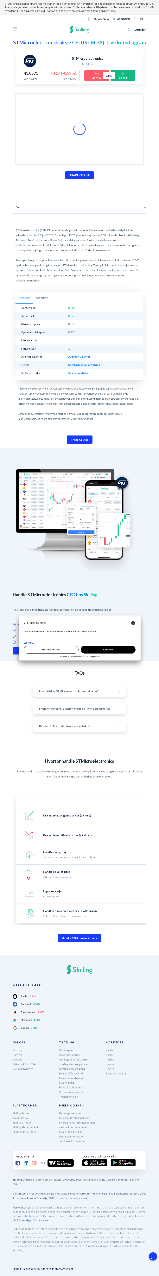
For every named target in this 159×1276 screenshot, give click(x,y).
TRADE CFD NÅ (79, 175)
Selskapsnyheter (23, 1068)
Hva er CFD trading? (71, 1073)
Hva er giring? (67, 1082)
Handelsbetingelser (71, 1087)
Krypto (110, 1068)
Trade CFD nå (79, 439)
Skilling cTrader (22, 1122)
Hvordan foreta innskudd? (74, 1117)
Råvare (110, 1064)
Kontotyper (66, 1050)
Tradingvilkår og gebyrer (73, 1064)
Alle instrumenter (69, 1054)
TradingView (20, 1117)
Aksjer (109, 1054)
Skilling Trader (21, 1113)
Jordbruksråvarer (116, 1073)
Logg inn (140, 29)
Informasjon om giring (72, 1068)
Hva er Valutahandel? (72, 1078)
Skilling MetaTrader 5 (25, 1131)
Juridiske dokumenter (72, 1141)
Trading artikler (68, 1096)
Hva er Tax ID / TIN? (71, 1131)
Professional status (71, 1092)
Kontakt (18, 1059)
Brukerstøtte (123, 18)
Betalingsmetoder (70, 1113)
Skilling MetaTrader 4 (25, 1127)
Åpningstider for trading (73, 1059)
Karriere (17, 1054)
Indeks (110, 1059)
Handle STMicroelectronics (79, 938)
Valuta (109, 1050)
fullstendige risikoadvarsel (32, 1220)
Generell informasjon (71, 1136)
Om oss (17, 1050)
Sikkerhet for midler (24, 1064)
